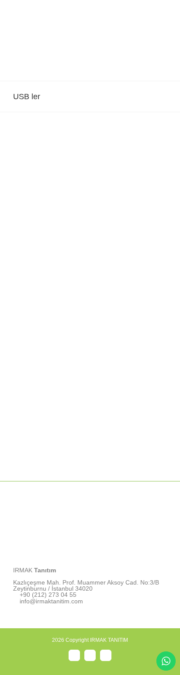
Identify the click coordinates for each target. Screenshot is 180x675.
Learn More (90, 211)
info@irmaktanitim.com (51, 601)
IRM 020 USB (90, 330)
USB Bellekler (90, 191)
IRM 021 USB (90, 185)
